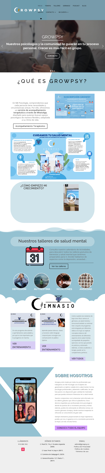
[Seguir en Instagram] (23, 449)
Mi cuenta (63, 12)
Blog (84, 6)
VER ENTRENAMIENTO (22, 345)
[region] (52, 46)
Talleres (56, 6)
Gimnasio (66, 6)
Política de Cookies (82, 449)
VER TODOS (77, 358)
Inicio (40, 6)
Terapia (48, 6)
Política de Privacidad (82, 447)
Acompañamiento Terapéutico (30, 126)
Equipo (40, 12)
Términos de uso (82, 451)
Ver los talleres (59, 266)
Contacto (50, 12)
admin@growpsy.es (82, 444)
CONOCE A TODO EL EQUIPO (71, 428)
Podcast (76, 6)
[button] (2, 46)
